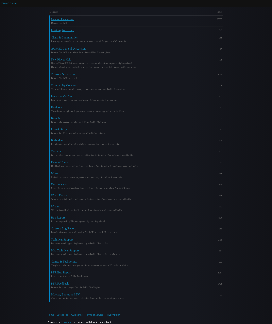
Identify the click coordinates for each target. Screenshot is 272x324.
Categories (62, 314)
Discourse (66, 322)
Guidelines (77, 314)
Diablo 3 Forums (9, 3)
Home (50, 314)
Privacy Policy (113, 314)
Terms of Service (94, 314)
